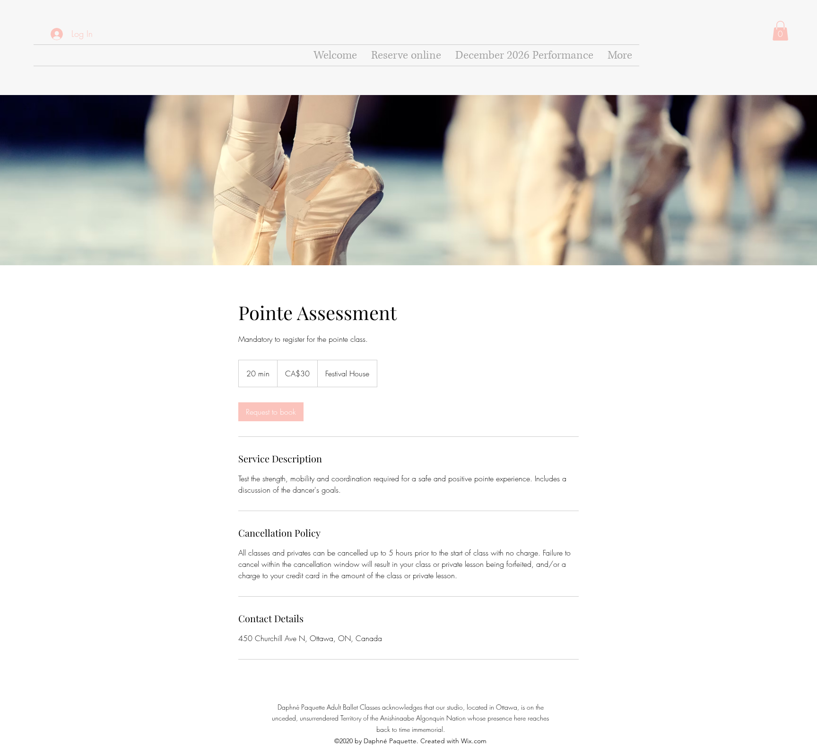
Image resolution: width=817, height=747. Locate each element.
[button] (780, 31)
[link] (271, 411)
